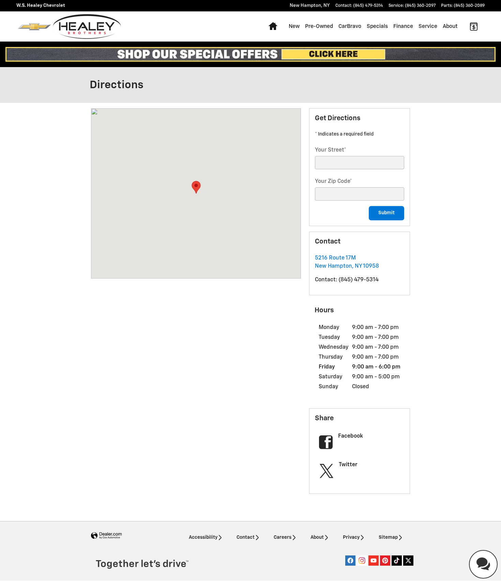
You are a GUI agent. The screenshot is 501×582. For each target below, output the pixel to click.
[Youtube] (373, 560)
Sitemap (388, 537)
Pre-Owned (319, 26)
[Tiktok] (397, 560)
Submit (386, 212)
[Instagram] (362, 560)
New (294, 26)
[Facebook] (350, 560)
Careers (282, 537)
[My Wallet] (474, 26)
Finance (403, 26)
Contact (246, 537)
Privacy (351, 537)
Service (428, 26)
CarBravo (349, 26)
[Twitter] (408, 560)
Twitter (348, 465)
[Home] (34, 26)
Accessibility (203, 537)
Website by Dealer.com (106, 535)
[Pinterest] (385, 560)
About (450, 26)
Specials (377, 26)
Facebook (350, 436)
